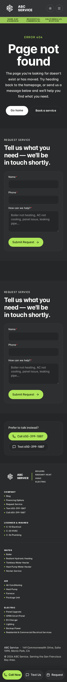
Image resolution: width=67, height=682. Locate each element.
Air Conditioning (14, 585)
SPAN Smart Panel (15, 616)
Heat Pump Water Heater (18, 567)
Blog (8, 496)
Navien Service (13, 571)
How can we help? (20, 207)
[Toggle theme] (50, 8)
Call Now (15, 674)
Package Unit (13, 598)
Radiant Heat (43, 475)
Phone (13, 192)
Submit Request (23, 242)
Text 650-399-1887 (31, 446)
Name (12, 176)
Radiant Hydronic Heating (19, 558)
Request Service (14, 504)
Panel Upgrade (13, 612)
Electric (40, 482)
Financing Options (15, 500)
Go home (17, 110)
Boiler (9, 554)
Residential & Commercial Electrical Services (28, 632)
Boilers (40, 471)
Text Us (36, 674)
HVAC (38, 478)
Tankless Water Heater (17, 563)
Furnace (10, 593)
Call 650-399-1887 (30, 436)
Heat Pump (11, 589)
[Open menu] (59, 8)
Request (57, 674)
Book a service (46, 110)
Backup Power (13, 628)
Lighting (10, 624)
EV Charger (12, 620)
